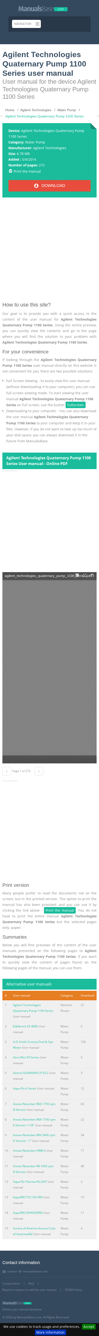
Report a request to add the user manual (29, 1290)
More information (50, 1332)
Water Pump (35, 142)
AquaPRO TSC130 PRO (28, 1197)
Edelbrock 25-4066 (25, 1026)
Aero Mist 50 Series (26, 1057)
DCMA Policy (73, 1290)
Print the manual (27, 171)
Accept (88, 1326)
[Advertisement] (49, 251)
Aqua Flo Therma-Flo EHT (30, 1182)
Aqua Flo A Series (24, 1088)
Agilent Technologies (49, 148)
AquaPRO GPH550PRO (28, 1213)
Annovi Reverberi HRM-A (29, 1151)
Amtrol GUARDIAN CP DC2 (31, 1073)
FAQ (31, 1283)
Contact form (11, 1283)
